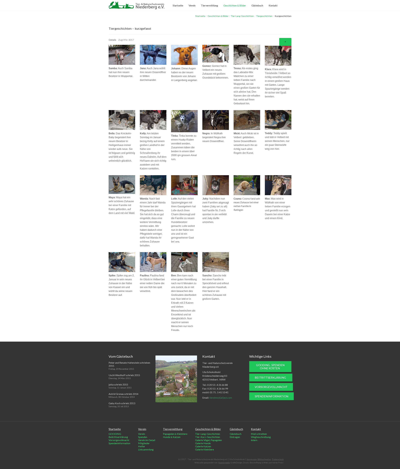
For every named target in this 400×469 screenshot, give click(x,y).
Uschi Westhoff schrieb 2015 (124, 375)
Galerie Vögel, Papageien (208, 440)
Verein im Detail (146, 440)
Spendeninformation (119, 443)
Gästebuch (235, 433)
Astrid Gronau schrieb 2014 (123, 393)
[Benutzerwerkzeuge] (285, 42)
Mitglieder (144, 443)
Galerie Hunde (203, 443)
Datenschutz (278, 459)
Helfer (141, 446)
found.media (224, 462)
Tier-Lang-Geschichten (242, 16)
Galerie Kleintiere (204, 449)
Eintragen (235, 436)
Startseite (200, 16)
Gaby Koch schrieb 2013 (122, 403)
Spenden (142, 436)
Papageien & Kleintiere (175, 433)
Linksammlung (146, 449)
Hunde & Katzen (171, 436)
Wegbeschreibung (261, 436)
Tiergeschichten (264, 16)
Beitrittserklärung (118, 436)
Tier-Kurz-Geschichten (207, 436)
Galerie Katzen (203, 446)
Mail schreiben (259, 433)
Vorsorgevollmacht (119, 440)
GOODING (115, 433)
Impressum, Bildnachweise (259, 459)
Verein (141, 433)
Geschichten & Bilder (218, 16)
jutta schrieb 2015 (118, 384)
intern (254, 440)
